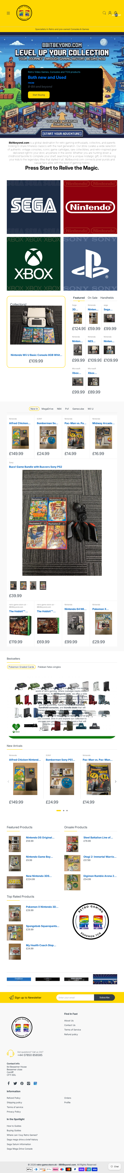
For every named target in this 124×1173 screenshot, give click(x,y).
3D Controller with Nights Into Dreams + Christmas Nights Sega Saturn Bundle (77, 309)
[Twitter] (15, 1083)
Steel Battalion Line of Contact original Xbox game (97, 838)
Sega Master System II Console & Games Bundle (109, 309)
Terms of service (15, 1107)
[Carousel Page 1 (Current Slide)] (58, 810)
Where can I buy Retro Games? (22, 1135)
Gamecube (78, 408)
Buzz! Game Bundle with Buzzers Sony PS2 (35, 466)
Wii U (90, 408)
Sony (11, 462)
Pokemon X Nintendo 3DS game (100, 609)
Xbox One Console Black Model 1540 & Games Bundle (77, 373)
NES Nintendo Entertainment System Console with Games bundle (93, 341)
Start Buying (39, 95)
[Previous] (115, 781)
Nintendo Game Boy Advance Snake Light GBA (42, 857)
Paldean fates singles (49, 666)
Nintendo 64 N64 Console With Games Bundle (77, 341)
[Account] (110, 13)
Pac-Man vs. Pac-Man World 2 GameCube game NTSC (75, 423)
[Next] (8, 781)
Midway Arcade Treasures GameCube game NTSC (103, 423)
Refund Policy (13, 1098)
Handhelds (107, 297)
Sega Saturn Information (19, 1144)
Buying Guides (14, 1130)
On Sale (92, 297)
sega (106, 305)
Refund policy (71, 1034)
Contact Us (69, 1025)
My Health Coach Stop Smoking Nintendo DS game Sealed (40, 945)
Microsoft (76, 368)
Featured (79, 297)
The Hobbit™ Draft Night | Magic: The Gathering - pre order (18, 611)
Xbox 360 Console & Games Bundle (93, 373)
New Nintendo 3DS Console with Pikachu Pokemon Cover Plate (39, 876)
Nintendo (92, 305)
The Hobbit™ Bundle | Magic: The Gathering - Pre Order (46, 611)
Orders (67, 1098)
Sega (74, 305)
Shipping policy (14, 1102)
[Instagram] (28, 1083)
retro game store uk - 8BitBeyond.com (18, 605)
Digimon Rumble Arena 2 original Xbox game (98, 876)
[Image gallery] (33, 207)
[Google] (35, 1083)
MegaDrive (47, 408)
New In (34, 408)
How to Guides (14, 1126)
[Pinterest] (22, 1083)
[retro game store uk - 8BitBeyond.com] (24, 23)
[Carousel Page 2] (63, 810)
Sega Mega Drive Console (20, 1148)
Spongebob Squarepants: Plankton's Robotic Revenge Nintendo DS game (42, 926)
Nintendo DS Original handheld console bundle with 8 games (93, 309)
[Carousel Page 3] (67, 810)
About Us (68, 1020)
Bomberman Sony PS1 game (48, 423)
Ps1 (67, 408)
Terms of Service (72, 1029)
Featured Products (19, 827)
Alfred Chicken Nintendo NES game (18, 423)
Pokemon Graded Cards (21, 666)
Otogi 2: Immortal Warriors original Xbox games (99, 857)
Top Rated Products (20, 896)
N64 (59, 408)
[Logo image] (19, 979)
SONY (39, 419)
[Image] (90, 921)
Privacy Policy (14, 1111)
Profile (67, 1102)
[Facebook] (8, 1083)
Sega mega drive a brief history (22, 1139)
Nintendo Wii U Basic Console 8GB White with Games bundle (36, 355)
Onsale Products (75, 827)
